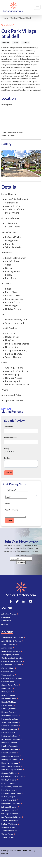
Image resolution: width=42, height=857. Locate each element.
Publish (9, 472)
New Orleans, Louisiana (10, 766)
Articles (4, 624)
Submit (9, 520)
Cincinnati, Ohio (7, 671)
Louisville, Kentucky (9, 742)
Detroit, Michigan (8, 702)
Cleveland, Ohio (7, 675)
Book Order (6, 620)
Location (5, 42)
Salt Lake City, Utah (9, 807)
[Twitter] (17, 601)
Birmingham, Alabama (10, 654)
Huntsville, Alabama (9, 715)
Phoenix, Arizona (8, 790)
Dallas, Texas (6, 688)
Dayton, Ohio (6, 692)
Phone (8, 503)
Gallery (15, 42)
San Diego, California (9, 813)
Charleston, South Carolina (12, 658)
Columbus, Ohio (8, 681)
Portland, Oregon (8, 797)
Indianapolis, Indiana (9, 719)
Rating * (7, 448)
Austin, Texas (6, 648)
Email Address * (10, 437)
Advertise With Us (8, 614)
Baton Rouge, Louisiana (10, 651)
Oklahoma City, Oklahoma (12, 776)
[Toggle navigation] (37, 7)
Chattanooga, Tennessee (11, 665)
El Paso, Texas (7, 705)
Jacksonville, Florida (9, 722)
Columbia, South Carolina (11, 678)
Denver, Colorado (8, 695)
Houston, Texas (7, 712)
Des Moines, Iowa (8, 698)
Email (8, 497)
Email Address (21, 555)
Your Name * (9, 426)
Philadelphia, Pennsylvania (12, 786)
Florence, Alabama (9, 708)
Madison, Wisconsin (9, 746)
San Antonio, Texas (9, 810)
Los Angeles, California (10, 739)
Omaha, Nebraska (8, 780)
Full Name (11, 490)
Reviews (26, 42)
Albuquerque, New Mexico (12, 637)
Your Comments (11, 510)
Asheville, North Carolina (11, 641)
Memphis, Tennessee (9, 749)
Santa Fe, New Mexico (10, 820)
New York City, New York (11, 769)
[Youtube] (30, 601)
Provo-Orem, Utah (9, 800)
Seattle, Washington (9, 824)
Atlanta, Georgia (8, 644)
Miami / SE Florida (8, 753)
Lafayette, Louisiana (9, 729)
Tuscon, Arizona (8, 837)
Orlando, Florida (8, 783)
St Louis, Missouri (8, 827)
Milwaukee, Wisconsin (10, 756)
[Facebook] (11, 601)
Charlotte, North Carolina (11, 661)
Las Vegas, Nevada (9, 732)
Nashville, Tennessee (9, 763)
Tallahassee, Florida (9, 830)
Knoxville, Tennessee (9, 725)
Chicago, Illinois (7, 668)
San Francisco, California (11, 817)
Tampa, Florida (7, 834)
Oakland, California (9, 773)
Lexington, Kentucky (9, 736)
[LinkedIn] (23, 601)
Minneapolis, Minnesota (11, 759)
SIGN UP (21, 562)
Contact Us (6, 617)
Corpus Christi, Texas (10, 685)
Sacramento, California (10, 803)
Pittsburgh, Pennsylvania (11, 793)
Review (7, 458)
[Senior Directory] (13, 7)
